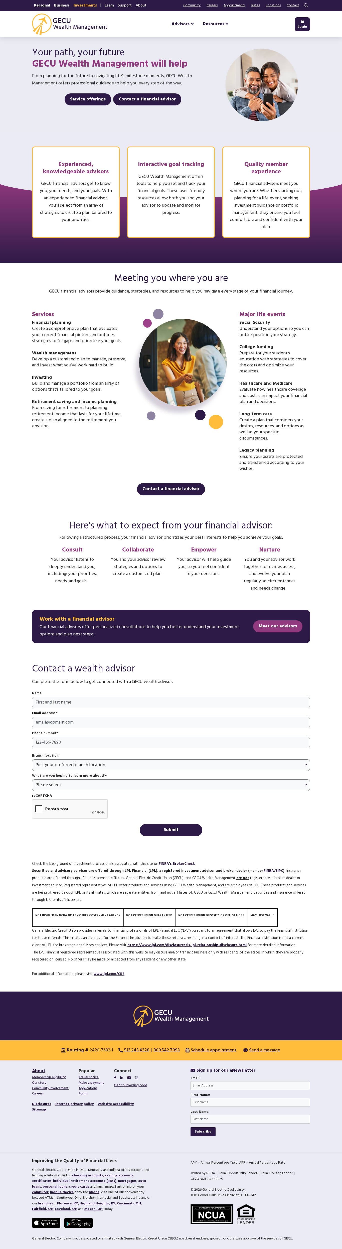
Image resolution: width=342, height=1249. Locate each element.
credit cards (79, 1187)
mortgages (127, 1181)
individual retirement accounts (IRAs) (84, 1181)
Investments (85, 5)
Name (37, 693)
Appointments (234, 5)
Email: (196, 1078)
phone (94, 1192)
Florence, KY (67, 1203)
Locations (273, 5)
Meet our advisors (278, 626)
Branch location (45, 755)
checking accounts (87, 1175)
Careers (212, 5)
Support (125, 5)
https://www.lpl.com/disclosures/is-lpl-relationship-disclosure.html (187, 945)
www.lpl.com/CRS (109, 974)
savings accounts (119, 1175)
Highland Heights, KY (97, 1203)
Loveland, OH (66, 1209)
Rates (255, 5)
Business (62, 5)
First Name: (200, 1095)
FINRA (269, 871)
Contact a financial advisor (147, 99)
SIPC (279, 871)
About (141, 5)
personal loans (55, 1187)
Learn (109, 5)
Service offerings (88, 99)
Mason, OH (93, 1209)
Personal (42, 5)
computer (40, 1192)
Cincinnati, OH (129, 1203)
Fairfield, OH (42, 1209)
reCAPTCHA (42, 795)
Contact (293, 5)
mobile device (62, 1192)
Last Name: (200, 1112)
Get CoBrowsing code (130, 1085)
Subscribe (203, 1132)
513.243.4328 (136, 1050)
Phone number (44, 733)
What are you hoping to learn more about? (68, 775)
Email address (44, 713)
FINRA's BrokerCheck (177, 864)
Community (192, 5)
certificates (42, 1181)
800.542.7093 (166, 1050)
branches (45, 1203)
